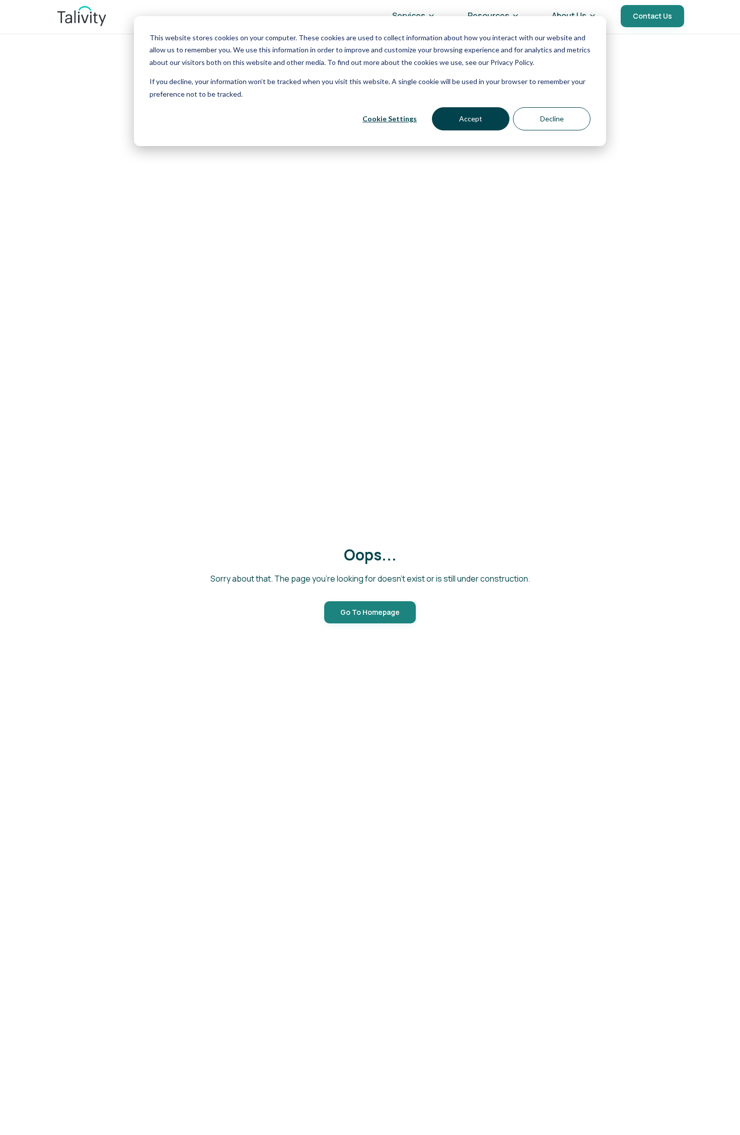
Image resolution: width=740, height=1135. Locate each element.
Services (408, 15)
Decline (552, 118)
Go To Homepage (370, 612)
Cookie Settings (389, 118)
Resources (488, 15)
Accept (470, 118)
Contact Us (652, 16)
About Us (569, 15)
